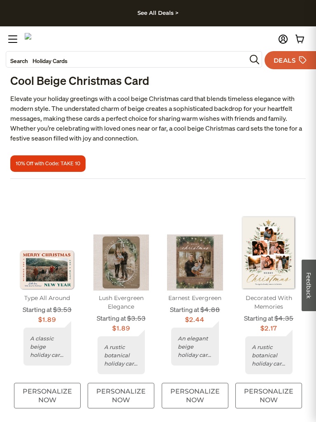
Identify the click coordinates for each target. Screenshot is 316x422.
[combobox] (126, 59)
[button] (283, 39)
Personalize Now (47, 395)
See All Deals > (158, 12)
